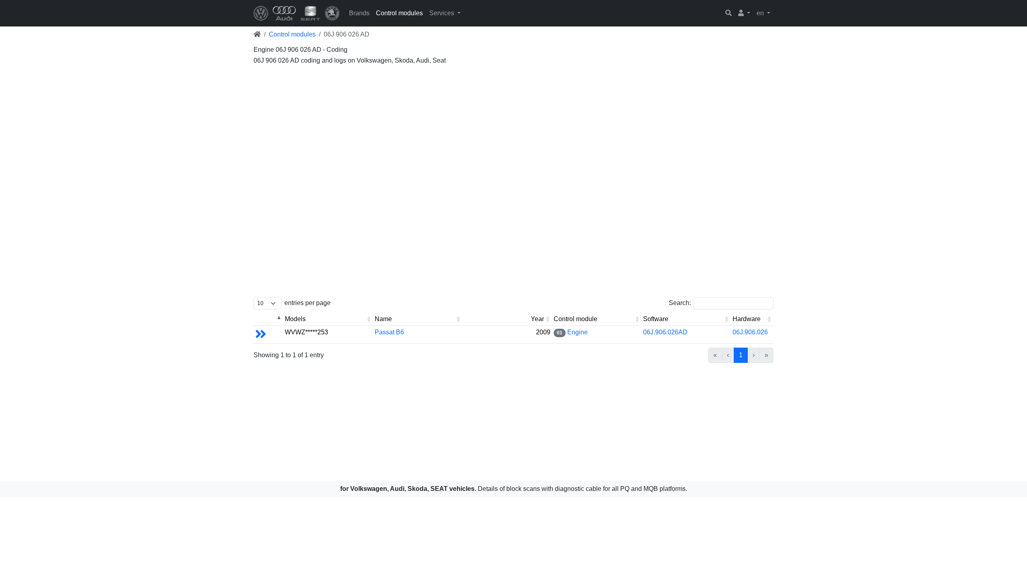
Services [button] (442, 13)
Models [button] (295, 318)
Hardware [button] (747, 318)
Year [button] (537, 318)
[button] (744, 13)
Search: (680, 302)
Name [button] (383, 318)
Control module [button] (575, 318)
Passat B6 (389, 332)
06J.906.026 (750, 332)
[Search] (728, 13)
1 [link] (741, 355)
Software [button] (655, 318)
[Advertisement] (494, 124)
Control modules (399, 13)
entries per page (307, 302)
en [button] (761, 13)
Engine (577, 332)
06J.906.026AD (665, 332)
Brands (359, 13)
